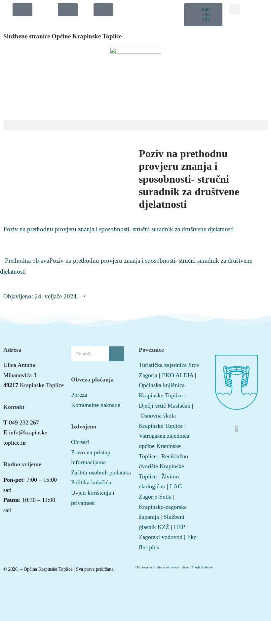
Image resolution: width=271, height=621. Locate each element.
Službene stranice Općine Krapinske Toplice (62, 36)
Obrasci (80, 442)
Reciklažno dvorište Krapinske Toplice (163, 466)
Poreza (79, 394)
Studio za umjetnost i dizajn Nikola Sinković (183, 567)
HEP (179, 527)
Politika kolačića (91, 482)
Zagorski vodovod (160, 537)
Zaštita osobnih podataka (101, 472)
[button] (203, 14)
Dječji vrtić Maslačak (164, 405)
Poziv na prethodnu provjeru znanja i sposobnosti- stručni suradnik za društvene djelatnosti (118, 229)
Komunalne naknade (95, 405)
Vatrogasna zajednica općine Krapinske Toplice (164, 445)
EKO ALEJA (177, 375)
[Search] (116, 353)
